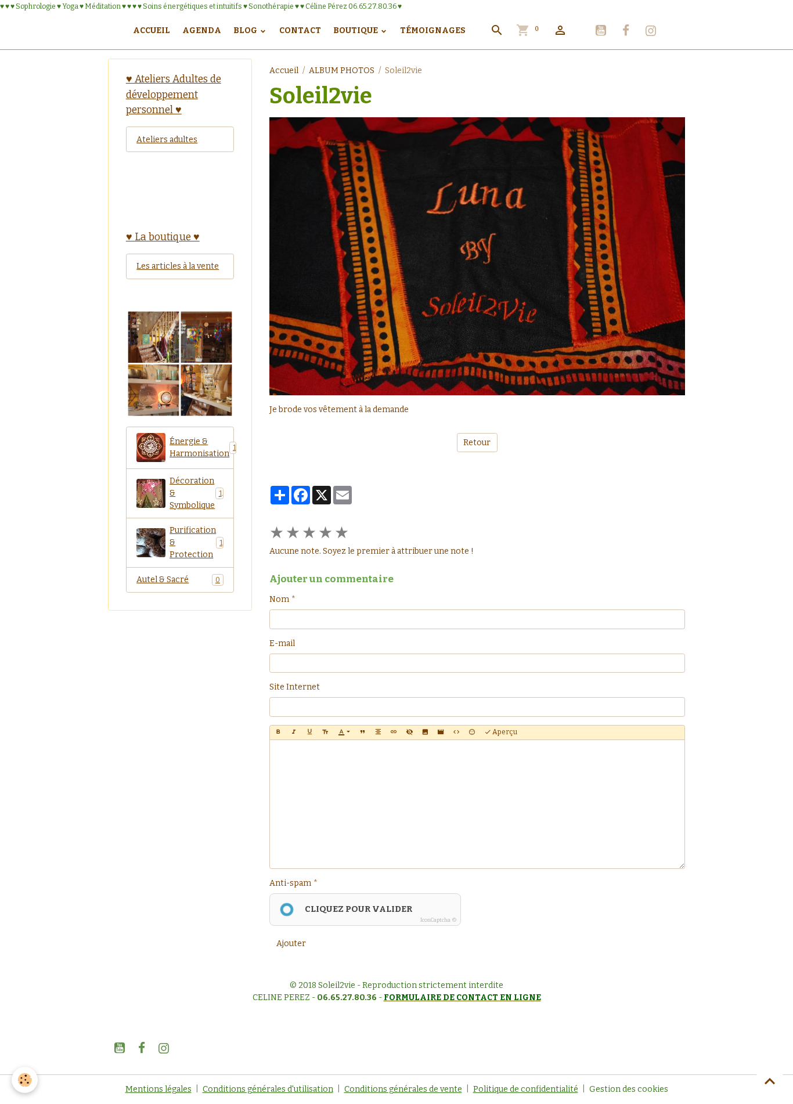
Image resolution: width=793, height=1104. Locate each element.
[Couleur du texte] (344, 732)
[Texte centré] (378, 732)
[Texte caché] (409, 732)
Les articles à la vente (177, 266)
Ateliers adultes (166, 140)
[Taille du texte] (325, 732)
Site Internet (294, 687)
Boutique (356, 30)
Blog (246, 30)
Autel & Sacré (178, 580)
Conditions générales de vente (403, 1089)
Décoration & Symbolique (195, 493)
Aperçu (504, 732)
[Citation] (362, 732)
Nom (279, 599)
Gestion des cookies (628, 1089)
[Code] (456, 732)
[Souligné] (309, 732)
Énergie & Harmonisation (202, 447)
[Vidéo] (440, 732)
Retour (477, 443)
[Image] (425, 732)
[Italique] (294, 732)
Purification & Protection (196, 542)
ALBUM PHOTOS (341, 70)
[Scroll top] (769, 1080)
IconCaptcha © (438, 920)
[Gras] (278, 732)
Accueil (151, 30)
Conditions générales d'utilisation (268, 1089)
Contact (300, 30)
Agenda (201, 30)
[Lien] (393, 732)
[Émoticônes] (472, 732)
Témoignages (433, 30)
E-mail (282, 643)
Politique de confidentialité (525, 1089)
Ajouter (291, 943)
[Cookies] (25, 1080)
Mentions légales (158, 1089)
